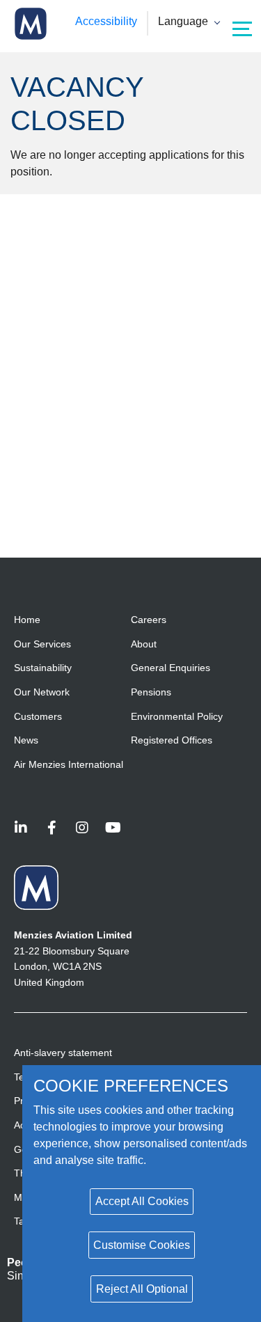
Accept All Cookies (142, 1201)
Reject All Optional (142, 1289)
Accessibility (106, 21)
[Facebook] (51, 829)
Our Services (42, 644)
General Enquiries (170, 667)
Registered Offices (171, 740)
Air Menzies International (68, 764)
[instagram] (82, 829)
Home (27, 619)
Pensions (151, 692)
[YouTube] (112, 829)
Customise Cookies (141, 1245)
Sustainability (43, 667)
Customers (38, 716)
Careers (148, 619)
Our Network (42, 692)
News (26, 740)
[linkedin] (20, 829)
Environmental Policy (177, 716)
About (144, 644)
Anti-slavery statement (63, 1052)
